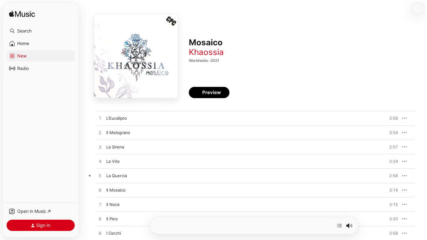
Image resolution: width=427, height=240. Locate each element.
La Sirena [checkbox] (115, 146)
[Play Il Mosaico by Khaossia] (100, 190)
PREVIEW (391, 118)
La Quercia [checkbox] (116, 175)
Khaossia (206, 52)
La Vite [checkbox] (113, 161)
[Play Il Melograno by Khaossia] (100, 133)
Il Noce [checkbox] (113, 204)
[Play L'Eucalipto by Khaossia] (100, 118)
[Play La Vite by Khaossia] (100, 161)
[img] (22, 14)
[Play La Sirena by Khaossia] (100, 147)
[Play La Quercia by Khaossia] (100, 176)
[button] (40, 31)
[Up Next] (339, 225)
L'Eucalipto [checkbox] (116, 118)
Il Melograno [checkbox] (118, 132)
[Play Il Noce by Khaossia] (100, 205)
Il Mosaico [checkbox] (116, 190)
